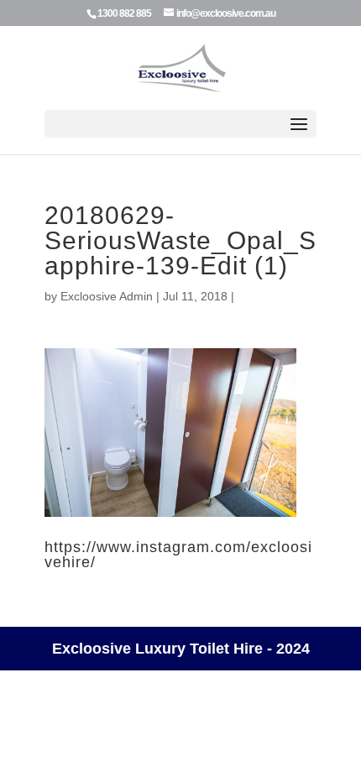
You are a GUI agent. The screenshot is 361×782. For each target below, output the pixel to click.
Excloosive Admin (106, 296)
